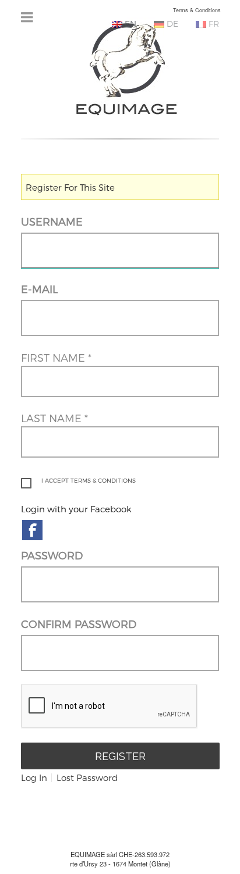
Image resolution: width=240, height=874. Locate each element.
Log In (34, 777)
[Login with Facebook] (32, 530)
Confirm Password (78, 624)
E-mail (39, 289)
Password (52, 555)
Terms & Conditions (197, 10)
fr (212, 23)
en (129, 23)
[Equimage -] (126, 67)
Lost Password (87, 777)
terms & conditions (103, 480)
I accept (88, 480)
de (171, 23)
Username (52, 221)
